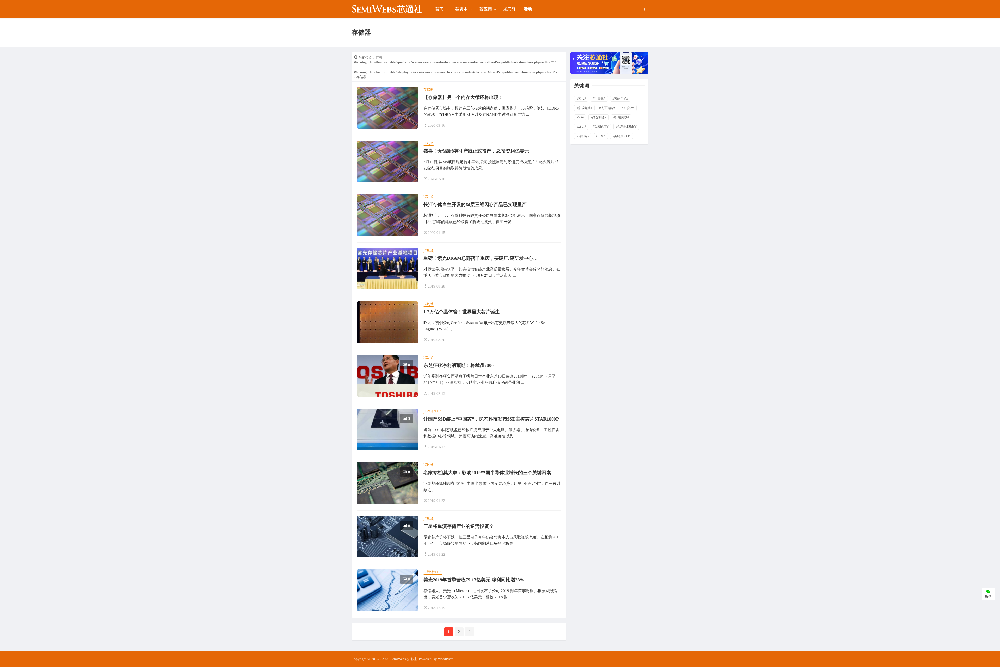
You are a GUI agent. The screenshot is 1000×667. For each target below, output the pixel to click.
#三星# (600, 136)
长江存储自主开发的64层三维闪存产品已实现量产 (475, 204)
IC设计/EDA (432, 411)
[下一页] (469, 631)
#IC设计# (628, 108)
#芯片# (581, 98)
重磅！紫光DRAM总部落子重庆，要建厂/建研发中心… (480, 258)
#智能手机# (620, 98)
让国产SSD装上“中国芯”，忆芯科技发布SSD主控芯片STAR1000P (491, 419)
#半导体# (599, 98)
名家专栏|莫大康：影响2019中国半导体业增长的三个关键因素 (487, 472)
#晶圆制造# (598, 117)
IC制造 (428, 143)
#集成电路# (584, 108)
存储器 (428, 89)
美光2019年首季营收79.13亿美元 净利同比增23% (473, 579)
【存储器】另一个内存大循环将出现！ (463, 97)
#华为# (581, 127)
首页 (379, 57)
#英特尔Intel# (621, 136)
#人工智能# (607, 108)
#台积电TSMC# (626, 127)
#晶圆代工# (601, 127)
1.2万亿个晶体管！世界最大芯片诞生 (461, 311)
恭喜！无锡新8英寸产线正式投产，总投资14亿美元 (476, 151)
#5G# (580, 117)
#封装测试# (621, 117)
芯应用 (485, 9)
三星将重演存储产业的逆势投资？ (458, 526)
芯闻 (439, 9)
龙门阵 (509, 9)
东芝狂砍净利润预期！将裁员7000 (458, 365)
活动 (528, 9)
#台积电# (583, 136)
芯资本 (461, 9)
